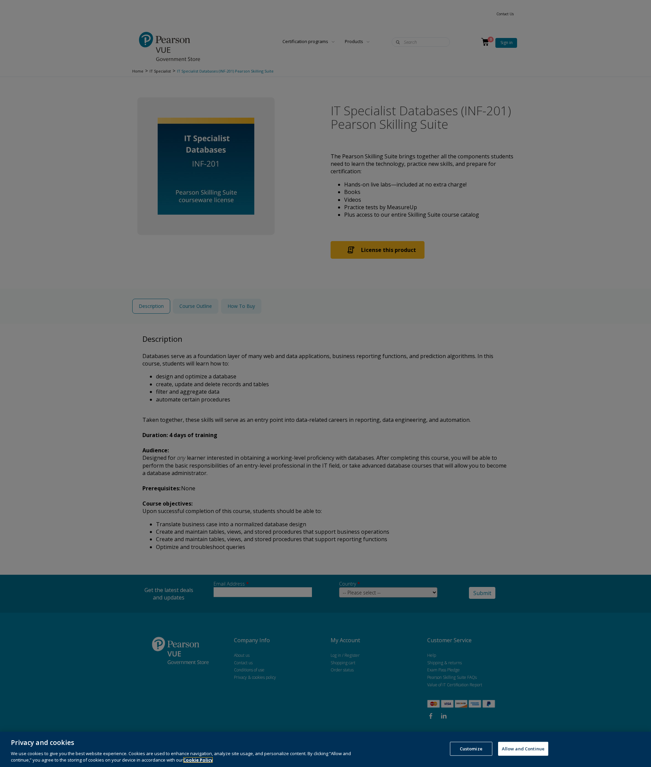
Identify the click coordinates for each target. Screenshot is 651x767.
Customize (471, 749)
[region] (325, 749)
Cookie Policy (198, 760)
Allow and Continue (523, 749)
